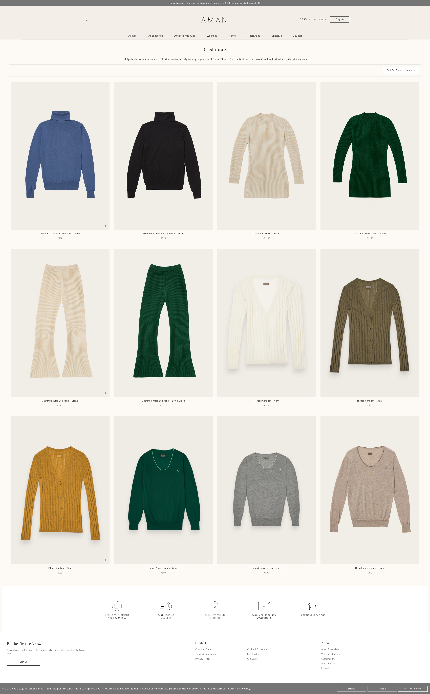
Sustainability (328, 659)
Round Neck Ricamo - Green (163, 568)
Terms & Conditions (205, 654)
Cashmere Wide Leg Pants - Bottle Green (163, 401)
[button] (401, 70)
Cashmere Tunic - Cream (267, 233)
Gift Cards (305, 19)
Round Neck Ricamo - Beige (369, 568)
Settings (351, 688)
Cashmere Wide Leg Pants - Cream (60, 401)
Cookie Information (257, 649)
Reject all (382, 688)
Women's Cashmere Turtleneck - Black (163, 233)
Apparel (132, 35)
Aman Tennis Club (184, 35)
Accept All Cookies (413, 688)
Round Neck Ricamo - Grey (266, 568)
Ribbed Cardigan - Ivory (266, 401)
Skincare (277, 35)
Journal (297, 35)
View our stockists (330, 654)
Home (232, 35)
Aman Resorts (328, 663)
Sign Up (23, 662)
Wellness (212, 35)
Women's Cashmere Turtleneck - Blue (60, 233)
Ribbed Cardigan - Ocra (60, 568)
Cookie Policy (242, 688)
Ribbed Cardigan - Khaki (369, 401)
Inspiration (326, 668)
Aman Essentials (330, 649)
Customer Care (203, 649)
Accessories (155, 35)
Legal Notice (253, 654)
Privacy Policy (202, 659)
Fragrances (253, 35)
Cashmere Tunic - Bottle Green (370, 233)
